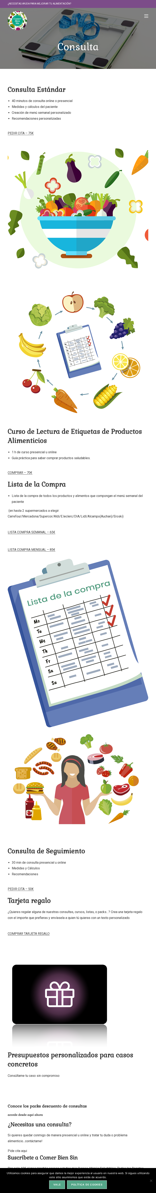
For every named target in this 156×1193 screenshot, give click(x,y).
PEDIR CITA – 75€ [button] (21, 133)
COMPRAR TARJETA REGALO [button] (29, 934)
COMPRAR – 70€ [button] (20, 473)
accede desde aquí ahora (25, 1115)
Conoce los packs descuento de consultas (47, 1106)
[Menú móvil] (146, 16)
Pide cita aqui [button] (17, 1151)
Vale (57, 1184)
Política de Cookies (87, 1184)
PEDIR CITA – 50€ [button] (21, 889)
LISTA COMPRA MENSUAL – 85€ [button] (31, 550)
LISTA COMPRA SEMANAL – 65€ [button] (31, 532)
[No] (151, 1181)
